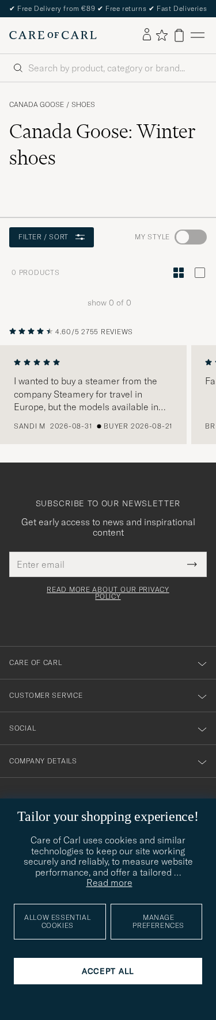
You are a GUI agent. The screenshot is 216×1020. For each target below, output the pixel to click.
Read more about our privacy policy (108, 593)
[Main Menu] (197, 35)
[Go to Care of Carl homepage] (53, 35)
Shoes (83, 105)
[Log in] (147, 35)
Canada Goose (36, 105)
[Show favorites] (162, 35)
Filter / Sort (43, 236)
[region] (108, 394)
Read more (109, 882)
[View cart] (179, 35)
